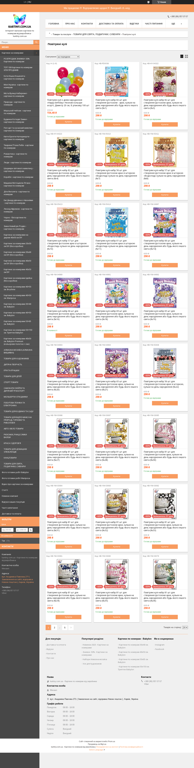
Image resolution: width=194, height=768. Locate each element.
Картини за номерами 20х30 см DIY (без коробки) (17, 245)
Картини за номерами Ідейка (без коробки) (18, 279)
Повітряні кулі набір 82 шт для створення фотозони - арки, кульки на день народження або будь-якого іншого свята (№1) (116, 104)
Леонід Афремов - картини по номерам (18, 210)
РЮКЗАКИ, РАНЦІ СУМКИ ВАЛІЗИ (15, 436)
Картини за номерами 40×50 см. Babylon (17, 314)
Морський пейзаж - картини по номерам (17, 112)
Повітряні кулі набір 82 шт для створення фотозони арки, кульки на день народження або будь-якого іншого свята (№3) (165, 104)
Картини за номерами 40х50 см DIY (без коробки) (17, 262)
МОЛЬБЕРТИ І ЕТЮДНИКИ (16, 396)
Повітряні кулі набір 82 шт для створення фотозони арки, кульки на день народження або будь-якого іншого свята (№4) (68, 174)
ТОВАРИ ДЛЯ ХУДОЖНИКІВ (16, 358)
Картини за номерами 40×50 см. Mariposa (17, 296)
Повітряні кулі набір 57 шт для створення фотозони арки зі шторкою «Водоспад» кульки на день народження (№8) (164, 174)
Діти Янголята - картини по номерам (17, 193)
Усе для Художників (92, 663)
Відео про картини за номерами (17, 484)
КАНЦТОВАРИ (10, 457)
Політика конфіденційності (131, 747)
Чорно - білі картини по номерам (15, 219)
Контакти (87, 23)
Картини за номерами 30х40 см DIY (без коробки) (17, 253)
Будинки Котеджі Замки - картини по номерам (16, 120)
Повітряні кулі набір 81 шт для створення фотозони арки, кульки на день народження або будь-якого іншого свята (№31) (68, 526)
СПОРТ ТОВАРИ (11, 382)
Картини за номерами (12, 52)
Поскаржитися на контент (107, 747)
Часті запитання (10, 507)
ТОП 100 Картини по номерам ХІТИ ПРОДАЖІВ (18, 68)
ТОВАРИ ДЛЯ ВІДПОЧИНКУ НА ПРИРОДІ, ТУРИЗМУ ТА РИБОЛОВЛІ (18, 420)
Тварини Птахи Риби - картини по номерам (18, 146)
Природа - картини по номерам (14, 103)
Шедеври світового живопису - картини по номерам (19, 169)
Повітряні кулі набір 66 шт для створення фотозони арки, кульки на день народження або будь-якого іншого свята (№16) (68, 315)
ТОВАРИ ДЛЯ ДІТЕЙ (13, 376)
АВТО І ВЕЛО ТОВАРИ (13, 428)
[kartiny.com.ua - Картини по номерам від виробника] (19, 21)
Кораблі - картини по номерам (18, 177)
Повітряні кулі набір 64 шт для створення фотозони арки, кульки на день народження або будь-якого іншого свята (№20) (68, 385)
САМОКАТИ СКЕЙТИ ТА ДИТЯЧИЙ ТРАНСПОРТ (14, 389)
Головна (53, 23)
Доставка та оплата (11, 513)
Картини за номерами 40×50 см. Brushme (17, 288)
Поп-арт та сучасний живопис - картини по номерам (19, 129)
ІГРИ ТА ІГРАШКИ (11, 370)
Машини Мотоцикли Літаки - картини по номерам (17, 184)
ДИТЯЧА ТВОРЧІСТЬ (13, 364)
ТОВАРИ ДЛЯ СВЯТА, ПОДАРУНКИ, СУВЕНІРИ (15, 465)
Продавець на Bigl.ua (97, 744)
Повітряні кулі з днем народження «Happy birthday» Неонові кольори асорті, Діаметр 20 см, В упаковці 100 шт (68, 103)
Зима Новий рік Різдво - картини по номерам (15, 227)
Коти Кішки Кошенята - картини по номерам (15, 77)
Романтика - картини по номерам (15, 155)
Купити (68, 121)
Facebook (159, 649)
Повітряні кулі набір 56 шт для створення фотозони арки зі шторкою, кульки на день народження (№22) (164, 384)
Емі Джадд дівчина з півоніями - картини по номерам (18, 201)
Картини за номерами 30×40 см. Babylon (17, 305)
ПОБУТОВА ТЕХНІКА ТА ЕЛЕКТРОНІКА (14, 404)
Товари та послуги (62, 34)
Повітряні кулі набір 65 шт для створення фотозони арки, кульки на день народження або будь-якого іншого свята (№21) (116, 385)
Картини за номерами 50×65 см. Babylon (17, 322)
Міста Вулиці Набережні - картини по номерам (16, 94)
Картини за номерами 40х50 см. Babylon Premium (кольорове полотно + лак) (17, 341)
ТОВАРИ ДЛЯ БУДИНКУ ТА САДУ (18, 411)
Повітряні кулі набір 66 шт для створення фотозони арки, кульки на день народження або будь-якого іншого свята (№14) (165, 244)
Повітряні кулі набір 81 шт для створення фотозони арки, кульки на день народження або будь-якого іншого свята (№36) (165, 596)
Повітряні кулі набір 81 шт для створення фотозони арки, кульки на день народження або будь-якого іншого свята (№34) (68, 596)
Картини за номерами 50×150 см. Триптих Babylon (18, 331)
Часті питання (153, 23)
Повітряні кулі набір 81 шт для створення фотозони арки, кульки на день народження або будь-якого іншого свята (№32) (116, 526)
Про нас (70, 23)
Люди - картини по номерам (17, 162)
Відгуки (134, 23)
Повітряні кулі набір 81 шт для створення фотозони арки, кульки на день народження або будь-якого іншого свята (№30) (165, 455)
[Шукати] (36, 42)
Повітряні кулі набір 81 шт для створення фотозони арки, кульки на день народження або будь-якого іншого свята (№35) (116, 596)
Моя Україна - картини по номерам (16, 86)
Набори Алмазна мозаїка (95, 659)
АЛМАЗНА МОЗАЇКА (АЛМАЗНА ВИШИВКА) (18, 351)
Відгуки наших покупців (13, 501)
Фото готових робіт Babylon (15, 472)
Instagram (159, 644)
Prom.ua (111, 741)
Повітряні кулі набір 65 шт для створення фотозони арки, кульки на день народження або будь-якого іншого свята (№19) (165, 315)
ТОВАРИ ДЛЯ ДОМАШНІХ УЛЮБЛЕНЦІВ (15, 450)
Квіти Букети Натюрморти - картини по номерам (17, 138)
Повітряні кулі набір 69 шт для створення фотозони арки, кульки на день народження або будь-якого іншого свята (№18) (116, 315)
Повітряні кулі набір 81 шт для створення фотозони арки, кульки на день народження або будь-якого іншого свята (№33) (165, 526)
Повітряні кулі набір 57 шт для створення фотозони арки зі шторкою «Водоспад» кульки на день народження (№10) (68, 244)
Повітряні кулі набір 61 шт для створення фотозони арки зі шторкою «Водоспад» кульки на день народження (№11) (116, 244)
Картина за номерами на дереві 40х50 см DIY (16, 236)
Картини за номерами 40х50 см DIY (17, 270)
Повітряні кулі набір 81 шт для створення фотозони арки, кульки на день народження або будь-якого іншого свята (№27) (68, 455)
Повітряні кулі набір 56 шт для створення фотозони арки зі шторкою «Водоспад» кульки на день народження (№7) (116, 174)
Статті (5, 490)
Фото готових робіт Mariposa (16, 478)
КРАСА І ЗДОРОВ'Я (12, 443)
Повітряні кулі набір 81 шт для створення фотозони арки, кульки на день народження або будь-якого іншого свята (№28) (116, 455)
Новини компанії (10, 496)
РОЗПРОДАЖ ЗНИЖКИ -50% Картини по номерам (17, 60)
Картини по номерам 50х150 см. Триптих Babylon (133, 668)
